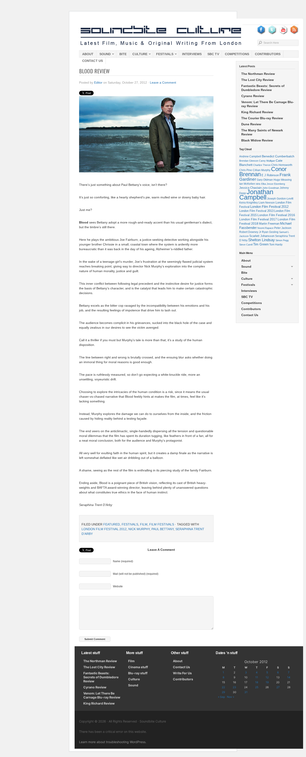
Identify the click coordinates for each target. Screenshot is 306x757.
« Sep (221, 696)
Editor (98, 82)
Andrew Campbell (250, 156)
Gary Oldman (265, 179)
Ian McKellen (247, 183)
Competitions (237, 54)
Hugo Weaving (283, 179)
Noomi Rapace (265, 228)
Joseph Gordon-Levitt (280, 198)
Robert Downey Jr (250, 232)
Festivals (163, 54)
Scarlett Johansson (261, 236)
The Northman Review (258, 74)
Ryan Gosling (270, 232)
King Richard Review (257, 112)
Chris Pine (245, 170)
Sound (104, 54)
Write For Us (182, 673)
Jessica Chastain (250, 187)
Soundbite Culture (161, 36)
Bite (123, 54)
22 (223, 687)
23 (234, 687)
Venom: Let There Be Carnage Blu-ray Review (267, 104)
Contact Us (92, 61)
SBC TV (213, 54)
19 (267, 682)
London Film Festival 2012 (104, 529)
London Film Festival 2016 (276, 215)
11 (256, 677)
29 (223, 692)
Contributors (267, 54)
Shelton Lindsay (261, 240)
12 (267, 677)
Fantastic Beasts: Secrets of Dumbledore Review (262, 88)
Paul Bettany (162, 529)
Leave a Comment (163, 82)
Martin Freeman (269, 223)
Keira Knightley (248, 202)
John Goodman (270, 188)
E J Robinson (270, 175)
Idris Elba (261, 183)
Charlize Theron (262, 165)
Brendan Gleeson (248, 160)
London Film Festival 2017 (258, 219)
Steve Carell (245, 244)
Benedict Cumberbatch (278, 156)
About (88, 54)
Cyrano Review (252, 96)
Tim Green (261, 244)
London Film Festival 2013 (256, 211)
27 (278, 687)
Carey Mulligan (267, 160)
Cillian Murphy (261, 170)
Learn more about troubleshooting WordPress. (112, 742)
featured (111, 524)
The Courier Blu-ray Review (262, 118)
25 (256, 687)
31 (246, 692)
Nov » (230, 696)
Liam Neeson (267, 202)
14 (288, 677)
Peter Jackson (282, 227)
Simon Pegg (282, 240)
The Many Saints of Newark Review (262, 132)
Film (143, 524)
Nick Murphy (139, 529)
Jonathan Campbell (256, 194)
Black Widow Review (257, 140)
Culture (138, 54)
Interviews (192, 54)
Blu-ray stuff (137, 673)
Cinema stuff (138, 667)
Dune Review (251, 124)
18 (256, 682)
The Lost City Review (257, 80)
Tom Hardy (275, 244)
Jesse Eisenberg (276, 183)
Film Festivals (161, 524)
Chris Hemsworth (281, 164)
